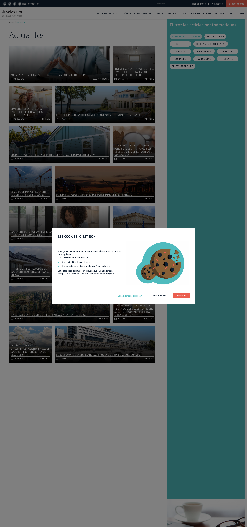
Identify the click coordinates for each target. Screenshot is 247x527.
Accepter (181, 295)
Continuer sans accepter (130, 295)
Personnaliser (159, 295)
